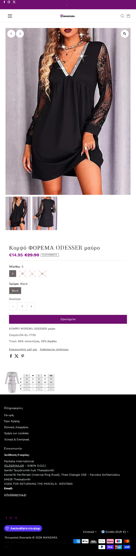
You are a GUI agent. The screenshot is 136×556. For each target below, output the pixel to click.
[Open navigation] (20, 16)
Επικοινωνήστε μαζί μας (23, 349)
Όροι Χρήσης (12, 421)
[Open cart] (128, 16)
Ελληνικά (88, 531)
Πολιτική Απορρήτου (16, 427)
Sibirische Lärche (40, 542)
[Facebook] (4, 5)
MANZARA (50, 537)
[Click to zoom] (125, 34)
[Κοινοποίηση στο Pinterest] (22, 356)
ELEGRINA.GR (14, 465)
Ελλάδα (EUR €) (116, 531)
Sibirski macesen (16, 542)
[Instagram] (9, 5)
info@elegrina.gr (15, 494)
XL (42, 273)
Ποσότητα (15, 299)
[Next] (20, 34)
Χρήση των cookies (16, 433)
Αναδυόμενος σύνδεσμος (54, 349)
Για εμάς (9, 415)
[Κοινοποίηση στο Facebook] (11, 356)
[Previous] (11, 34)
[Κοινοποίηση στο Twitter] (17, 356)
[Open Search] (122, 16)
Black (15, 290)
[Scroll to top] (128, 548)
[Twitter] (14, 5)
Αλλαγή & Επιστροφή (16, 439)
